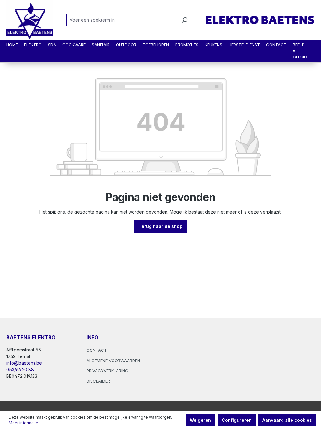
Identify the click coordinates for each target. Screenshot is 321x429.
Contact (97, 350)
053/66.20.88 (20, 369)
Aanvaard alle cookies (287, 420)
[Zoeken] (184, 20)
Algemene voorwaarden (113, 360)
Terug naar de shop (160, 226)
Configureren (237, 420)
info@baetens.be (24, 363)
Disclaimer (98, 380)
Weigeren (200, 420)
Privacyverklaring (107, 370)
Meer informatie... (25, 423)
